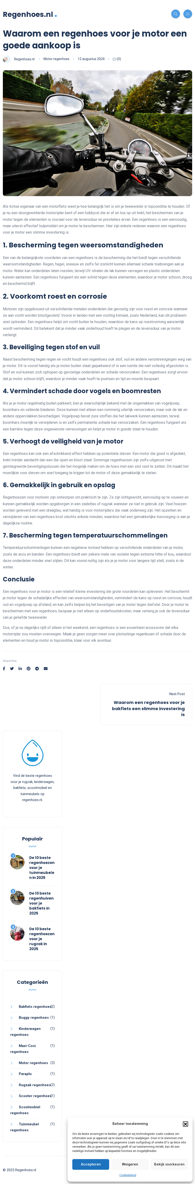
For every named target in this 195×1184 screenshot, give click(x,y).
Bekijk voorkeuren (169, 1164)
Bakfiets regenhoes (35, 1007)
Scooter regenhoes (35, 1096)
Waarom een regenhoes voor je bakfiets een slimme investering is (148, 708)
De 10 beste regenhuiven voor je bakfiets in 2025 (41, 903)
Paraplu (25, 1074)
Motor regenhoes (56, 59)
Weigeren (130, 1164)
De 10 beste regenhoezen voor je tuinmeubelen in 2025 (41, 867)
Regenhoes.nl (30, 14)
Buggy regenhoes (34, 1017)
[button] (185, 1124)
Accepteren (91, 1164)
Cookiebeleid (127, 1175)
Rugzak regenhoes (35, 1085)
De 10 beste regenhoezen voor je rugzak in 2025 (41, 938)
